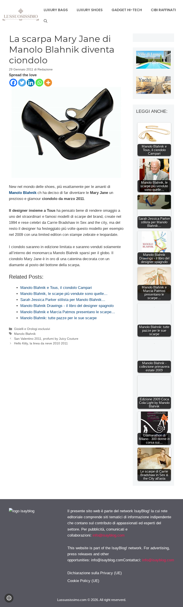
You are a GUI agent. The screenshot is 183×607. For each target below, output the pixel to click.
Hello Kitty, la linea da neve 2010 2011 (41, 343)
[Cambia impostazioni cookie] (8, 598)
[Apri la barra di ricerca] (45, 21)
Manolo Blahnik (22, 193)
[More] (48, 82)
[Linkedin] (31, 82)
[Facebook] (13, 82)
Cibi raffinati (163, 9)
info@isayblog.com (109, 535)
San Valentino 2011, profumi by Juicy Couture (46, 338)
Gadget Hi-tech (127, 9)
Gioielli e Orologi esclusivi (32, 329)
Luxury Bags (56, 9)
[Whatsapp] (39, 82)
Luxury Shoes (90, 9)
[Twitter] (22, 82)
